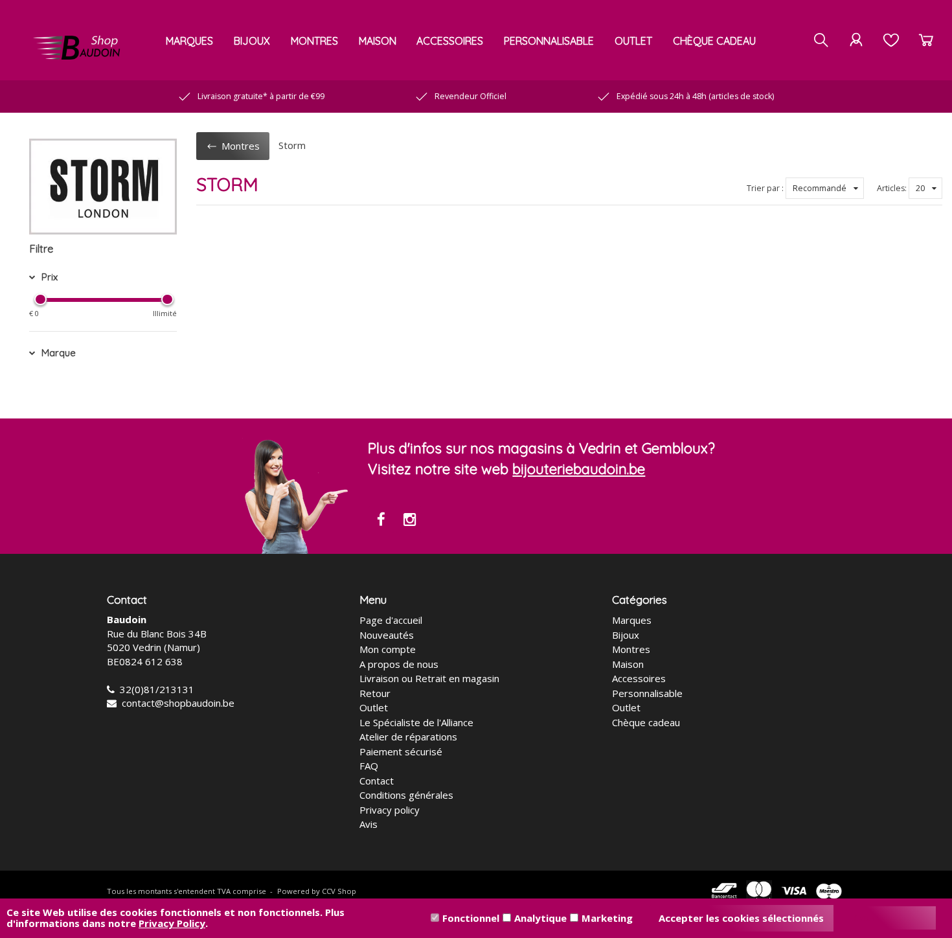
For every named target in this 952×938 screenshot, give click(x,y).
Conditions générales (406, 794)
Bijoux (252, 40)
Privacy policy (389, 809)
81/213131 (169, 689)
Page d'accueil (390, 619)
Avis (368, 824)
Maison (377, 40)
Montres (314, 40)
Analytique (540, 917)
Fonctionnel (470, 917)
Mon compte (387, 649)
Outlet (633, 40)
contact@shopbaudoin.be (178, 702)
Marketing (607, 917)
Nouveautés (386, 634)
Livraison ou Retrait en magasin (429, 678)
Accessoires (449, 40)
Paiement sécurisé (400, 751)
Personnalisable (549, 40)
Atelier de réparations (408, 736)
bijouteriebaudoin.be (578, 469)
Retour (375, 693)
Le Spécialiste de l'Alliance (416, 722)
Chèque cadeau (714, 40)
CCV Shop (339, 891)
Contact (376, 780)
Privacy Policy (172, 923)
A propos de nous (398, 664)
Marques (189, 40)
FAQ (368, 765)
